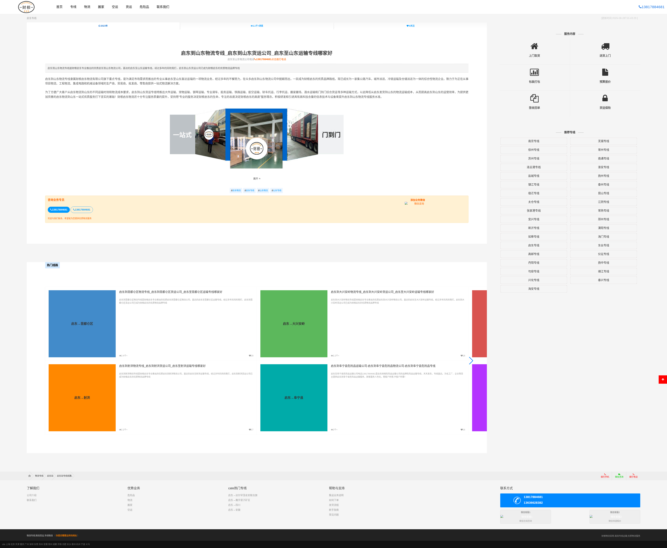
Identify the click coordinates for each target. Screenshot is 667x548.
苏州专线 (533, 158)
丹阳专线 (533, 262)
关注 (412, 26)
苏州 (41, 544)
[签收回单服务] (534, 95)
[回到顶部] (663, 379)
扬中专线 (603, 262)
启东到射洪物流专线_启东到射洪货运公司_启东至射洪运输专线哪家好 (162, 365)
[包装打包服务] (534, 69)
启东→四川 (234, 505)
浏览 (258, 26)
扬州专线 (603, 175)
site (3, 544)
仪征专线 (603, 254)
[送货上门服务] (605, 43)
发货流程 (334, 505)
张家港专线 (534, 210)
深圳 (31, 544)
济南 (59, 544)
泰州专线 (603, 184)
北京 (13, 544)
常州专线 (603, 149)
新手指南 (334, 509)
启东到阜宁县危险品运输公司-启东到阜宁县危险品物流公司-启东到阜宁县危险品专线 (383, 365)
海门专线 (603, 236)
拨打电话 (633, 477)
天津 (17, 544)
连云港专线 (534, 167)
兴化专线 (533, 280)
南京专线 (533, 141)
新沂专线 (533, 227)
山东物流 (263, 190)
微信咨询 (617, 478)
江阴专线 (603, 201)
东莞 (36, 544)
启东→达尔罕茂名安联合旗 (242, 495)
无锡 (45, 544)
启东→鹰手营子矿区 (239, 500)
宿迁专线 (533, 193)
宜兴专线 (533, 219)
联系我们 (31, 500)
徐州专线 (533, 149)
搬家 (129, 505)
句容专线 (533, 271)
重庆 (22, 544)
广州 (27, 544)
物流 (129, 500)
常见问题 (334, 514)
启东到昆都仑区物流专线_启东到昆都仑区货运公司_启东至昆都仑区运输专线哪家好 (170, 291)
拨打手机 (605, 477)
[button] (471, 361)
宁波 (83, 544)
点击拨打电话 (271, 59)
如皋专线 (533, 236)
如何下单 (334, 500)
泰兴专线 (603, 280)
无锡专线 (603, 141)
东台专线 (603, 245)
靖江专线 (603, 271)
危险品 (131, 495)
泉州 (74, 544)
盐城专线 (533, 175)
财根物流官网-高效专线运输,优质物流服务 (621, 536)
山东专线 (276, 190)
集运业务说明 (336, 495)
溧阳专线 (603, 227)
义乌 (88, 544)
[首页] (31, 476)
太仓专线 (533, 201)
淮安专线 (603, 167)
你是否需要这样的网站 (66, 535)
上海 (8, 544)
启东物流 (236, 190)
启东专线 (31, 18)
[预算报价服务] (605, 69)
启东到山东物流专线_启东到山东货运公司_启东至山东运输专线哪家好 (256, 53)
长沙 (69, 544)
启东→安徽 (234, 509)
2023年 (104, 26)
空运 (129, 509)
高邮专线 (533, 254)
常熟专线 (603, 210)
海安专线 (533, 288)
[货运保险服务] (605, 95)
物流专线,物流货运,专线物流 (40, 535)
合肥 (64, 544)
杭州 (78, 544)
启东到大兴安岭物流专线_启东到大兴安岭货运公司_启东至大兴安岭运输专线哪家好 (382, 291)
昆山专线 (603, 193)
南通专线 (603, 158)
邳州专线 (603, 219)
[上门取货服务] (534, 43)
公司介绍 (31, 495)
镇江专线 (533, 184)
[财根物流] (26, 7)
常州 (50, 544)
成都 (55, 544)
